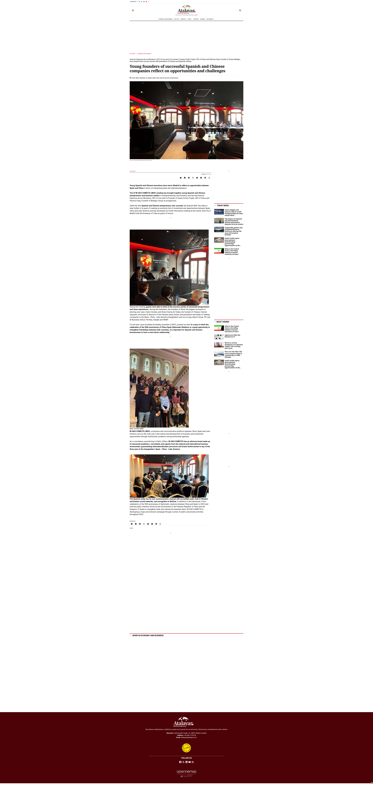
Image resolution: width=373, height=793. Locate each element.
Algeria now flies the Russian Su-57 (232, 336)
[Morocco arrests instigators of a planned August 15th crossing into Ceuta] (219, 344)
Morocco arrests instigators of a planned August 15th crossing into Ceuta (234, 345)
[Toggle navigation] (133, 10)
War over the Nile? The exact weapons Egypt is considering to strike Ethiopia (233, 354)
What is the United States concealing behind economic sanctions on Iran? (232, 251)
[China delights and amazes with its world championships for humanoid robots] (219, 212)
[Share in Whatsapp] (209, 177)
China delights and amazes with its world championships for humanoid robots (234, 212)
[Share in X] (193, 177)
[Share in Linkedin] (205, 177)
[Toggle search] (240, 10)
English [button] (134, 1)
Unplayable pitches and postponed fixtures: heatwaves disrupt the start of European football (233, 231)
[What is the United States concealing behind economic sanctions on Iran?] (219, 251)
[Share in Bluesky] (197, 177)
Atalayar (132, 53)
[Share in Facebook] (189, 177)
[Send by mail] (181, 177)
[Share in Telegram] (201, 177)
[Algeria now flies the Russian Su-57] (219, 337)
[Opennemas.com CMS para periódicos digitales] (186, 774)
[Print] (185, 177)
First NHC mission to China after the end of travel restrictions (155, 78)
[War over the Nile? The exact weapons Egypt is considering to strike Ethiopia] (219, 353)
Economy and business (144, 53)
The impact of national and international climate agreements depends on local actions (234, 221)
